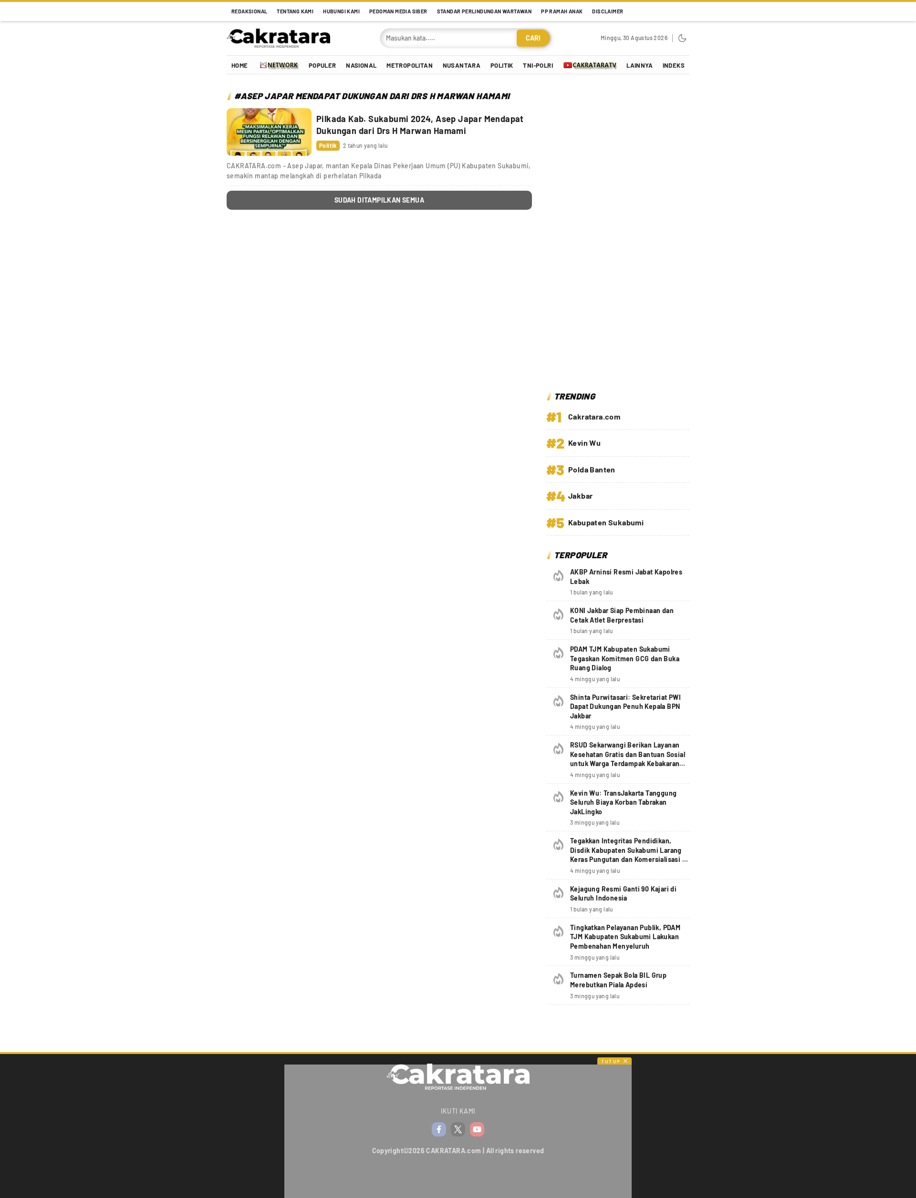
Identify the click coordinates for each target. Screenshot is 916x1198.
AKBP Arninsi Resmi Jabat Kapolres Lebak (626, 576)
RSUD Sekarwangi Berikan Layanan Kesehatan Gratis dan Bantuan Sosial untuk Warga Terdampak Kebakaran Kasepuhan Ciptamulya (627, 759)
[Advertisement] (617, 234)
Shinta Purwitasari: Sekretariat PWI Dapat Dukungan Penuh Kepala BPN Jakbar (625, 706)
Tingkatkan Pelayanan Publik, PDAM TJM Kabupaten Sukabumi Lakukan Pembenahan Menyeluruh (625, 936)
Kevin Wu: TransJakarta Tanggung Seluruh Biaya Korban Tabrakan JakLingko (623, 802)
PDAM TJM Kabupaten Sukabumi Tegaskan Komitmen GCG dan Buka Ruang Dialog (624, 658)
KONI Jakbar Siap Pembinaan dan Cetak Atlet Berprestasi (622, 615)
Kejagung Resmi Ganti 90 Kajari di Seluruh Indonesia (623, 893)
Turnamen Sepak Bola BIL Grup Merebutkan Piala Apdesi (618, 980)
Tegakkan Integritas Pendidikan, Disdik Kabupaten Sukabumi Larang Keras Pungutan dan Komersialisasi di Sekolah (629, 855)
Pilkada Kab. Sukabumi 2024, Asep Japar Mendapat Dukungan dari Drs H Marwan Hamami (420, 124)
